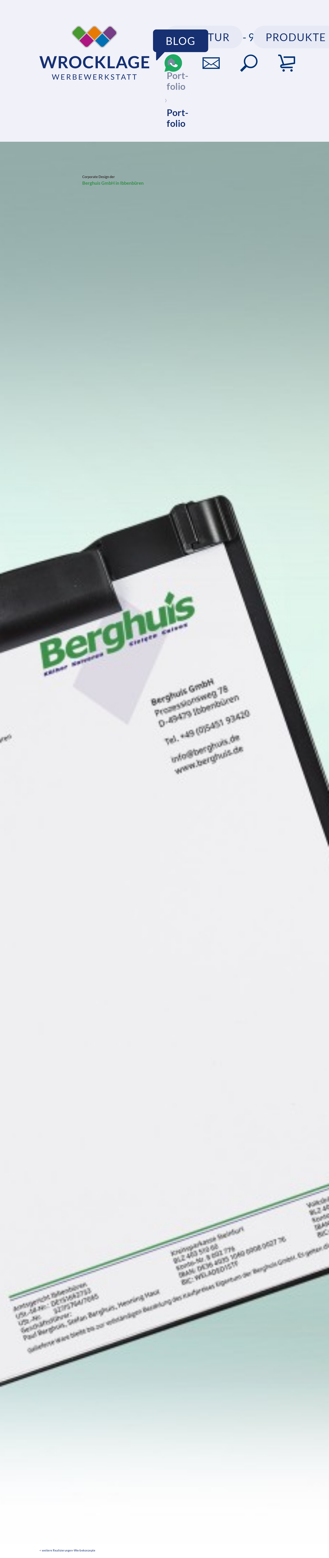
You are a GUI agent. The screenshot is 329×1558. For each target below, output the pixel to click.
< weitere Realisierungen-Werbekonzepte (67, 1550)
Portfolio (177, 81)
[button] (249, 63)
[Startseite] (171, 62)
